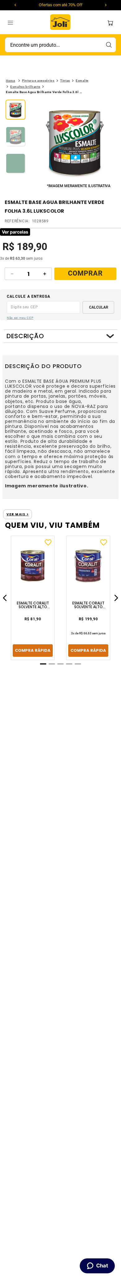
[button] (74, 141)
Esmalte (82, 80)
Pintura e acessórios (38, 80)
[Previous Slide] (15, 5)
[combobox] (60, 44)
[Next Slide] (106, 5)
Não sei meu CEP (20, 318)
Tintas (65, 80)
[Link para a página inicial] (10, 80)
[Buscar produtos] (108, 45)
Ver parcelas (15, 231)
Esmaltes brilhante (25, 86)
